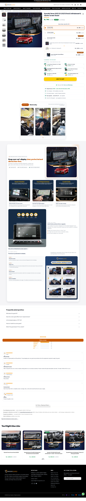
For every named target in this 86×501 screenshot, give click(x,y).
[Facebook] (32, 483)
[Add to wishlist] (83, 13)
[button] (46, 17)
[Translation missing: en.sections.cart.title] (80, 4)
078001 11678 (34, 478)
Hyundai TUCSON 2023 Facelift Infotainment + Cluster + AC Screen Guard (53, 453)
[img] (9, 352)
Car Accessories (36, 8)
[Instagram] (34, 483)
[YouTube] (36, 483)
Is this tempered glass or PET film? (14, 320)
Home (3, 10)
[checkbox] (64, 55)
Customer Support (46, 8)
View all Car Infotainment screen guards (18, 248)
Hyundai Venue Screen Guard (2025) (11, 452)
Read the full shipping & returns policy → (10, 418)
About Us (74, 8)
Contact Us (80, 8)
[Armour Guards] (10, 4)
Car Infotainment (8, 10)
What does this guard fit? (11, 313)
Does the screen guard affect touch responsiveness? (18, 316)
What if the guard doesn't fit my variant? (15, 326)
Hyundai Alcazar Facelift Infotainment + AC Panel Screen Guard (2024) (32, 453)
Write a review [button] (43, 340)
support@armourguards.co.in (26, 412)
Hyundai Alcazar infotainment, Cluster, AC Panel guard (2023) (74, 453)
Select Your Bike (26, 8)
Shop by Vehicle (17, 8)
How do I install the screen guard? (13, 323)
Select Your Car (7, 8)
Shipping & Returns (66, 8)
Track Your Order (56, 8)
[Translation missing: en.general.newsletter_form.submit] (79, 478)
